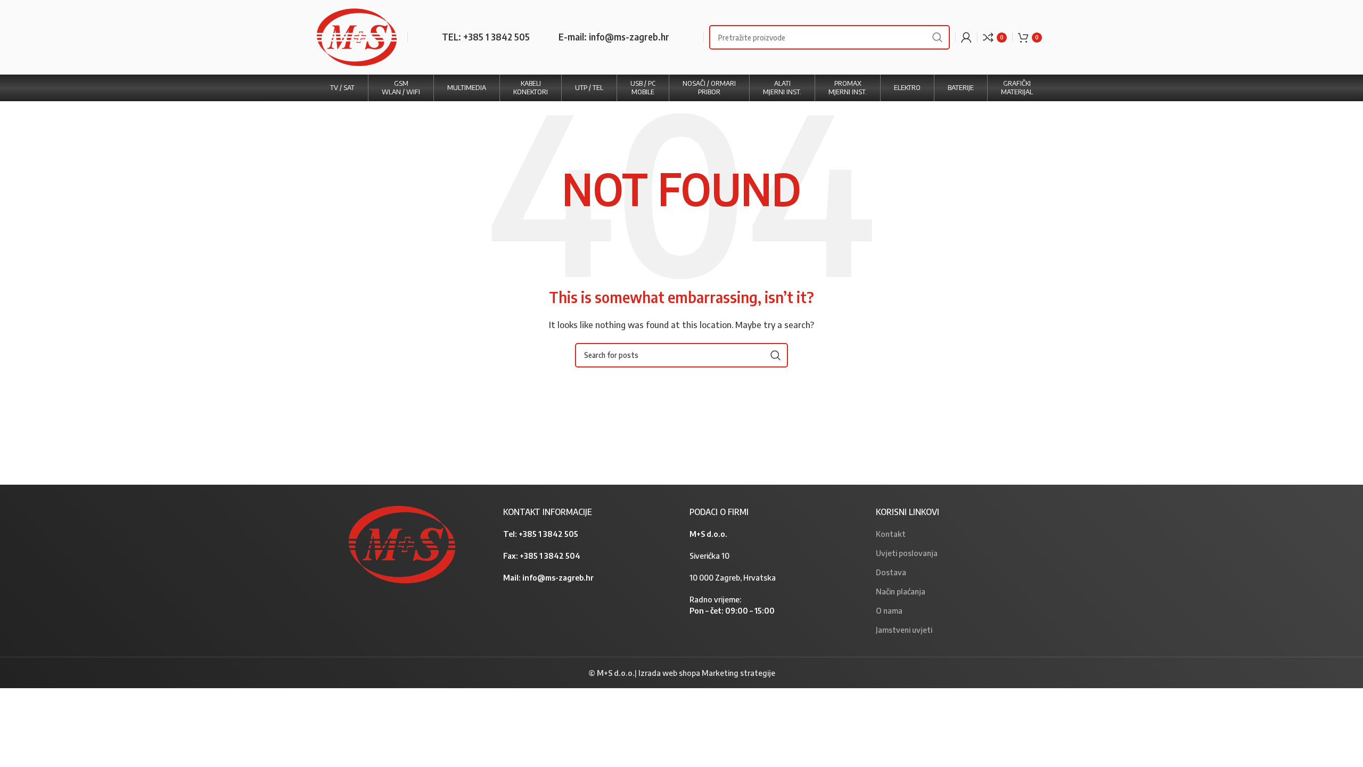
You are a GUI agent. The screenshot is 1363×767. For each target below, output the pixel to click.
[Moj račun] (966, 37)
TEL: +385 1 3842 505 (486, 37)
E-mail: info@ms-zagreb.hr (614, 37)
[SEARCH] (937, 37)
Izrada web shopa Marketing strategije (706, 673)
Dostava (891, 572)
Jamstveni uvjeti (904, 629)
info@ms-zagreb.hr (558, 577)
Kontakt (891, 533)
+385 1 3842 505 (548, 533)
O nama (889, 610)
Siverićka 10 (709, 555)
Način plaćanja (900, 591)
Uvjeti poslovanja (907, 553)
